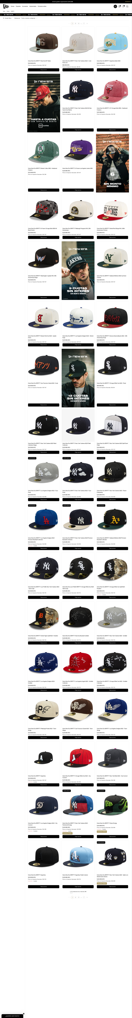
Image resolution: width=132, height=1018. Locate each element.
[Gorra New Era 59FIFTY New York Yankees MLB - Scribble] (112, 617)
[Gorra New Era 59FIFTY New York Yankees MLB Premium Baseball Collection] (78, 520)
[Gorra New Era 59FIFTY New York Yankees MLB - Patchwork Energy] (78, 805)
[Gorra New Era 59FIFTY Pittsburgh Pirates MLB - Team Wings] (43, 710)
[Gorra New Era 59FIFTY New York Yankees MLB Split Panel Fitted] (112, 425)
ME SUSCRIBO (115, 1008)
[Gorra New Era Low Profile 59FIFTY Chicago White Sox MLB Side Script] (78, 569)
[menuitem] (12, 6)
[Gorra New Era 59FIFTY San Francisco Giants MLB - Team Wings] (78, 710)
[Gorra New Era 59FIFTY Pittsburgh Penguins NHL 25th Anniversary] (78, 210)
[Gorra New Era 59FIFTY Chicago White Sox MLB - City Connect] (78, 758)
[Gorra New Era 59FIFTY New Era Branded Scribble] (78, 617)
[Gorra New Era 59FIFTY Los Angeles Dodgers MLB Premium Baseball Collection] (43, 520)
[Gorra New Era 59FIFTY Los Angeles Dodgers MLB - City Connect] (43, 805)
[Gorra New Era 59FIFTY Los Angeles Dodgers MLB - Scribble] (43, 663)
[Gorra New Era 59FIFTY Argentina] (43, 758)
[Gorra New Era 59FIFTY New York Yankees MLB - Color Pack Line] (78, 42)
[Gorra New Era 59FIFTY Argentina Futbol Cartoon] (78, 857)
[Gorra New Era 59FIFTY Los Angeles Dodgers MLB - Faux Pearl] (43, 472)
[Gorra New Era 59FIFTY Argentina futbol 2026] (112, 42)
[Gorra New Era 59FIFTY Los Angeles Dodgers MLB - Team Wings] (112, 710)
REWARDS (128, 1)
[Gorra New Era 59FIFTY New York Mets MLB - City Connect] (112, 758)
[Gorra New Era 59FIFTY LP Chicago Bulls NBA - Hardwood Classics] (112, 90)
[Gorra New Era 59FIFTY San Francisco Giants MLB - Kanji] (43, 365)
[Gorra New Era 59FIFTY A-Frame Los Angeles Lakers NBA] (78, 150)
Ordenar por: (17, 18)
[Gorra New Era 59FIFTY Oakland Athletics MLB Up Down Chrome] (112, 257)
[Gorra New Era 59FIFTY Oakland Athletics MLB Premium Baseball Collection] (112, 520)
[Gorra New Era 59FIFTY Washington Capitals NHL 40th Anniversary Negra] (43, 257)
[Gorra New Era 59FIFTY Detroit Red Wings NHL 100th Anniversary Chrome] (112, 210)
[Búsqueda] (127, 6)
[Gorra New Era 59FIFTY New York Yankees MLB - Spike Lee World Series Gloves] (112, 857)
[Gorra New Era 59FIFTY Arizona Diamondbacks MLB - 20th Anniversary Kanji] (112, 318)
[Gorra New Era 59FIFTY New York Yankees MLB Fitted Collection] (78, 425)
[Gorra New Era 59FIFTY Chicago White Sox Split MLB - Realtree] (112, 569)
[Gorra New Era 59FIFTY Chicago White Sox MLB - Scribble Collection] (112, 663)
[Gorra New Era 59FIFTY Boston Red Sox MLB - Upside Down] (43, 318)
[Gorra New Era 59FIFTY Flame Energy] (112, 805)
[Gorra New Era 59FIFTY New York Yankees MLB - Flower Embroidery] (112, 472)
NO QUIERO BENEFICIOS (115, 1012)
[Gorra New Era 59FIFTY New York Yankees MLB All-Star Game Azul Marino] (78, 90)
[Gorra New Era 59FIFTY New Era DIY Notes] (43, 42)
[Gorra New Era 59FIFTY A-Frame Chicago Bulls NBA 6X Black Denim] (43, 210)
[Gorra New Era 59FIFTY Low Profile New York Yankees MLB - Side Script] (43, 569)
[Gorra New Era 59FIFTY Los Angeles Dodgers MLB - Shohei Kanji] (78, 318)
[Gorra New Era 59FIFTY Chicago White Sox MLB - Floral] (112, 365)
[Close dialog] (130, 986)
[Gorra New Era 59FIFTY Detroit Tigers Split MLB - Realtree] (43, 617)
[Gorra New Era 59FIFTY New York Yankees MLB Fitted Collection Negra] (43, 425)
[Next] (87, 23)
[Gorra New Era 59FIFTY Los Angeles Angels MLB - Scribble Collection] (78, 663)
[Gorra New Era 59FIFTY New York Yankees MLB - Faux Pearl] (78, 472)
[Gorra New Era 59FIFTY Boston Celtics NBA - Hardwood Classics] (43, 150)
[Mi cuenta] (115, 6)
